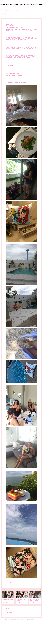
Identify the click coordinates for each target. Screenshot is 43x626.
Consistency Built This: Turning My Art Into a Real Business (34, 600)
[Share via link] (12, 582)
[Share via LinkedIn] (10, 582)
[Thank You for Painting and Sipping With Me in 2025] (22, 594)
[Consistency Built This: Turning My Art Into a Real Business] (35, 594)
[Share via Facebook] (6, 582)
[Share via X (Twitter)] (8, 582)
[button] (40, 14)
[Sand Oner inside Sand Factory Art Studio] (8, 594)
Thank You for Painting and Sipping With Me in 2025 (21, 600)
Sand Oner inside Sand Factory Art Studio (8, 600)
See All (40, 589)
